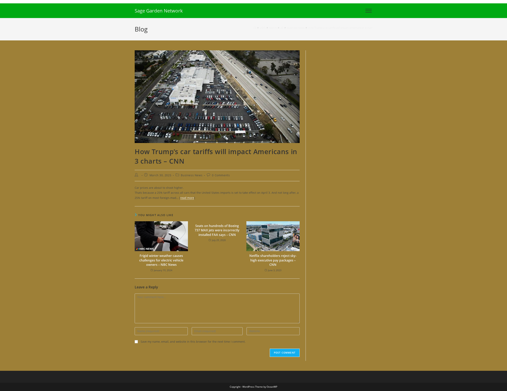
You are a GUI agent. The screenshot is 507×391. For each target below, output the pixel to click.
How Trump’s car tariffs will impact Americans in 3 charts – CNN (345, 28)
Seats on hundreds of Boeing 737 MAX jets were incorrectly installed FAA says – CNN (217, 230)
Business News (191, 175)
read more (187, 198)
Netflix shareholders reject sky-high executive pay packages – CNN (272, 260)
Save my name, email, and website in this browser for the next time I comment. (193, 341)
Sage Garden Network (159, 10)
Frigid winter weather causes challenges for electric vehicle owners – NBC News (161, 260)
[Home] (255, 28)
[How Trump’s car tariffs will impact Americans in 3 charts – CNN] (217, 96)
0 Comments (221, 175)
